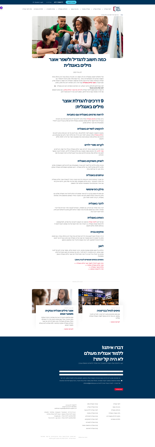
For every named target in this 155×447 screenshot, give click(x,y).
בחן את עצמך (116, 407)
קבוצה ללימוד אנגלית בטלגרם (54, 414)
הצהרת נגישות (65, 436)
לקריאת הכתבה (115, 322)
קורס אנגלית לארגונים (92, 428)
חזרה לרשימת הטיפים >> (96, 269)
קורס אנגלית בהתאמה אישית (90, 425)
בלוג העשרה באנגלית (114, 413)
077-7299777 (58, 2)
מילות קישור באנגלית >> (96, 267)
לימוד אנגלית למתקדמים (91, 419)
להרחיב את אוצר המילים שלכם (73, 90)
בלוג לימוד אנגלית (27, 9)
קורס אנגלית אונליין (92, 407)
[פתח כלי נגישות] (1, 7)
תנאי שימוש (73, 436)
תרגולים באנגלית (115, 410)
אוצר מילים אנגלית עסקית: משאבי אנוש (59, 312)
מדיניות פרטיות (54, 436)
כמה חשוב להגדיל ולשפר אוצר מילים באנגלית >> (89, 263)
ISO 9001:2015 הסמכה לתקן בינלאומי (58, 438)
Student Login (39, 2)
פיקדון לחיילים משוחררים (113, 416)
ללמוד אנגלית (92, 222)
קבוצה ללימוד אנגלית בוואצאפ (69, 414)
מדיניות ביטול (51, 418)
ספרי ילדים (100, 151)
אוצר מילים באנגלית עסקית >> (94, 265)
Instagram (58, 412)
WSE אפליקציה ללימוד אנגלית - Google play (65, 416)
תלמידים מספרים (38, 9)
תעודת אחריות (72, 438)
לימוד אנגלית (116, 404)
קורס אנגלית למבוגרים (92, 422)
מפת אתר (43, 436)
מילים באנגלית (98, 135)
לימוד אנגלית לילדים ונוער (91, 410)
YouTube (52, 412)
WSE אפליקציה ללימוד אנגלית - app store (65, 418)
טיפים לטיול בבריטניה (108, 310)
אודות (60, 436)
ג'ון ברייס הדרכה (72, 412)
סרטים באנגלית (91, 119)
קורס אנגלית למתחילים (91, 416)
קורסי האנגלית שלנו (92, 404)
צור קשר (48, 436)
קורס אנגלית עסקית (92, 413)
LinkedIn (46, 412)
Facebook (64, 412)
